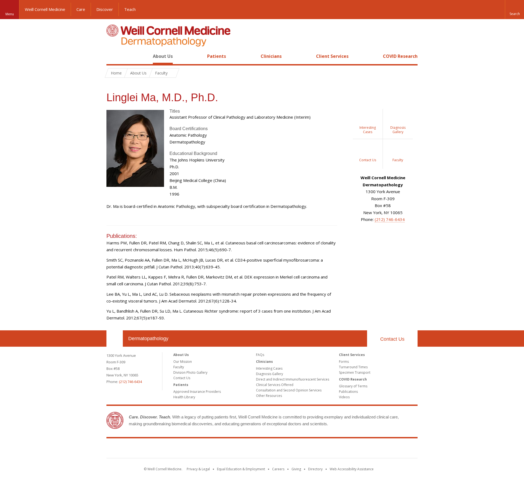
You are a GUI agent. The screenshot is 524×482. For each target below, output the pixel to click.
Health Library (184, 397)
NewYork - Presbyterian (307, 449)
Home (112, 56)
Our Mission (182, 361)
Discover (104, 9)
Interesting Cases (269, 368)
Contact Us (392, 339)
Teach (130, 9)
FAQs (260, 354)
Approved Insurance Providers (197, 391)
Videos (344, 397)
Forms (344, 361)
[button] (514, 9)
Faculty (178, 367)
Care (80, 9)
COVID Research (400, 56)
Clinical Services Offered (274, 384)
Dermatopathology (148, 338)
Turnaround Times (353, 367)
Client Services (332, 56)
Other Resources (269, 395)
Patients (216, 56)
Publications (348, 391)
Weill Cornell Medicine (45, 9)
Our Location (114, 338)
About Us (163, 56)
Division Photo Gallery (190, 372)
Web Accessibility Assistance (352, 469)
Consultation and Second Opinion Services (288, 390)
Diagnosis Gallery (269, 374)
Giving (296, 469)
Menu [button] (9, 14)
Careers (278, 469)
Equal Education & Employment (241, 469)
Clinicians (271, 56)
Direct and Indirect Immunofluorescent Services (292, 379)
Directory (315, 469)
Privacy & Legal (198, 469)
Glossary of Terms (353, 386)
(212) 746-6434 (390, 219)
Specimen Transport (354, 372)
